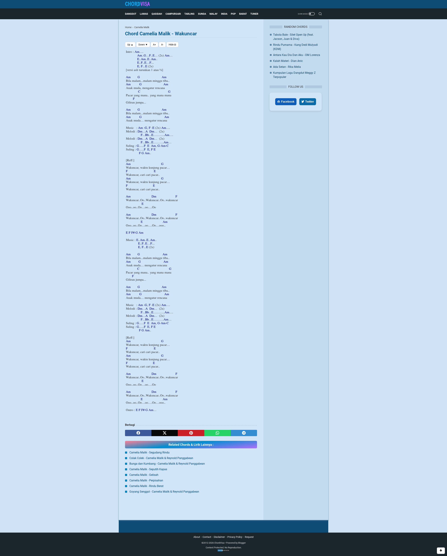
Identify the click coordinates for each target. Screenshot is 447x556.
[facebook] (138, 433)
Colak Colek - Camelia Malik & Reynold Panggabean (161, 458)
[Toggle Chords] (172, 44)
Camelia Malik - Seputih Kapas (148, 469)
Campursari (173, 13)
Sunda (202, 13)
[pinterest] (191, 433)
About (196, 537)
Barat (243, 13)
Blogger (242, 542)
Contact (207, 537)
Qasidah (157, 13)
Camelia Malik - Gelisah (143, 474)
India (224, 13)
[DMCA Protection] (223, 551)
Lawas (144, 13)
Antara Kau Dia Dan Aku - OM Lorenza (296, 55)
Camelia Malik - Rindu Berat (146, 486)
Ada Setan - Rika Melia (287, 66)
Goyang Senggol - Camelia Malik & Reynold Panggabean (164, 491)
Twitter (309, 101)
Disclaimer (219, 537)
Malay (214, 13)
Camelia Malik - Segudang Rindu (149, 452)
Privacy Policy (234, 537)
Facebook (287, 101)
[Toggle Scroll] (441, 550)
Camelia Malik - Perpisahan (146, 480)
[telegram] (244, 433)
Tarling (189, 13)
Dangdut (130, 13)
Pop (233, 13)
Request (249, 537)
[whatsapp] (217, 433)
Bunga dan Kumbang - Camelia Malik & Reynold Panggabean (167, 463)
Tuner (254, 13)
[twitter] (164, 433)
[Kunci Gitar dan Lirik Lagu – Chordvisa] (139, 4)
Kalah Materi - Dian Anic (288, 61)
